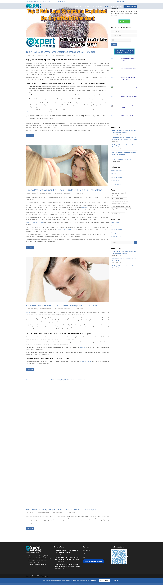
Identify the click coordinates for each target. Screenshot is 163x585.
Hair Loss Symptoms (117, 195)
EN (115, 1)
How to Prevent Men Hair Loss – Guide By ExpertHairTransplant (62, 305)
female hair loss (85, 207)
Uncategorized (115, 180)
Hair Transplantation (58, 55)
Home (70, 6)
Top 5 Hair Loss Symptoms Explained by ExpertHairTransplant (61, 51)
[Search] (135, 242)
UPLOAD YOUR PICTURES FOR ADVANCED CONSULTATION (124, 51)
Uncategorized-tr (116, 184)
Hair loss (28, 312)
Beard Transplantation (117, 170)
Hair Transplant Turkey (85, 361)
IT (124, 1)
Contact (119, 6)
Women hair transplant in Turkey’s (35, 222)
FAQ (112, 6)
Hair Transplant (97, 6)
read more (30, 135)
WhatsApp (123, 21)
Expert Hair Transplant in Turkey (66, 229)
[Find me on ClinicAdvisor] (127, 556)
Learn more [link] (93, 580)
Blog (106, 6)
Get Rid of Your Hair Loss (118, 193)
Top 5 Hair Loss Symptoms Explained (121, 206)
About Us (78, 6)
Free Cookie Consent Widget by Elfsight (81, 584)
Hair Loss (86, 6)
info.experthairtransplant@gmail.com (38, 1)
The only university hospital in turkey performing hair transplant (62, 509)
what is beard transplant (118, 213)
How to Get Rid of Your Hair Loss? (122, 159)
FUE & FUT (82, 347)
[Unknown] (113, 40)
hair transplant (78, 110)
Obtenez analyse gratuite (93, 561)
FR (118, 1)
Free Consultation (130, 6)
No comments (71, 55)
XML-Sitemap (86, 550)
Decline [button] (116, 580)
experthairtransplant (43, 55)
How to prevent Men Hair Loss (119, 203)
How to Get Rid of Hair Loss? (119, 198)
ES (120, 1)
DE (122, 1)
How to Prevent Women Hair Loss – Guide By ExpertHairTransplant (64, 189)
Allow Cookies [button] (104, 580)
